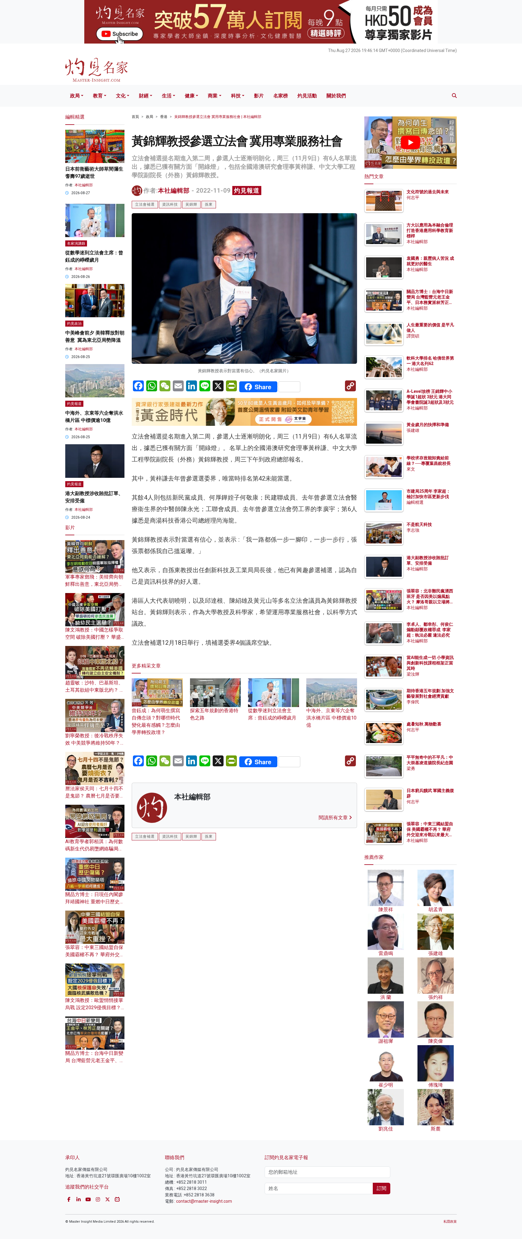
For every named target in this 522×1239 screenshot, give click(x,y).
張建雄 (413, 430)
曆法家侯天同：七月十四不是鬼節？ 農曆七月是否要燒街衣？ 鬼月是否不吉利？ (94, 796)
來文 (411, 469)
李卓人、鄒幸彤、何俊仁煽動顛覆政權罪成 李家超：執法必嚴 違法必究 (430, 629)
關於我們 (336, 96)
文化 (121, 96)
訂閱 (381, 1188)
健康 (190, 96)
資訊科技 (170, 204)
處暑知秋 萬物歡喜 (424, 724)
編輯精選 (415, 502)
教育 (98, 96)
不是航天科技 (419, 524)
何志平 (413, 197)
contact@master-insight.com (204, 1201)
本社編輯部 (174, 190)
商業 (213, 96)
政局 (75, 96)
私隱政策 (450, 1222)
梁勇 (411, 768)
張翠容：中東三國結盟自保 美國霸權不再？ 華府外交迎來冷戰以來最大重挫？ (94, 954)
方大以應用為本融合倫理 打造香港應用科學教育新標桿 (430, 230)
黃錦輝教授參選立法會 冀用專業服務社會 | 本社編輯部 (217, 117)
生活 (167, 96)
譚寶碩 (413, 336)
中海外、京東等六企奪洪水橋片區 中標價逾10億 (331, 718)
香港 (163, 117)
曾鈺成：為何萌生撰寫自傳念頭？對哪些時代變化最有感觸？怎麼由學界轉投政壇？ (156, 721)
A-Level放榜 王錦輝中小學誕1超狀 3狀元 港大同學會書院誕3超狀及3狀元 (430, 397)
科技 (236, 96)
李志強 (413, 530)
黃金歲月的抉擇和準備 (428, 424)
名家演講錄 (76, 243)
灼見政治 (74, 323)
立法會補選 (145, 204)
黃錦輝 (191, 204)
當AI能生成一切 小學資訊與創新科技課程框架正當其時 (430, 663)
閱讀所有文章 (334, 817)
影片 (259, 96)
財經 (144, 96)
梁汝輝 (413, 674)
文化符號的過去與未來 (428, 191)
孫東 (209, 204)
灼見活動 (307, 96)
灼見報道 (246, 190)
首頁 (135, 117)
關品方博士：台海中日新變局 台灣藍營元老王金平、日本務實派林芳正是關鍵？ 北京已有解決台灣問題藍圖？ (430, 302)
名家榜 (280, 96)
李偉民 (413, 701)
